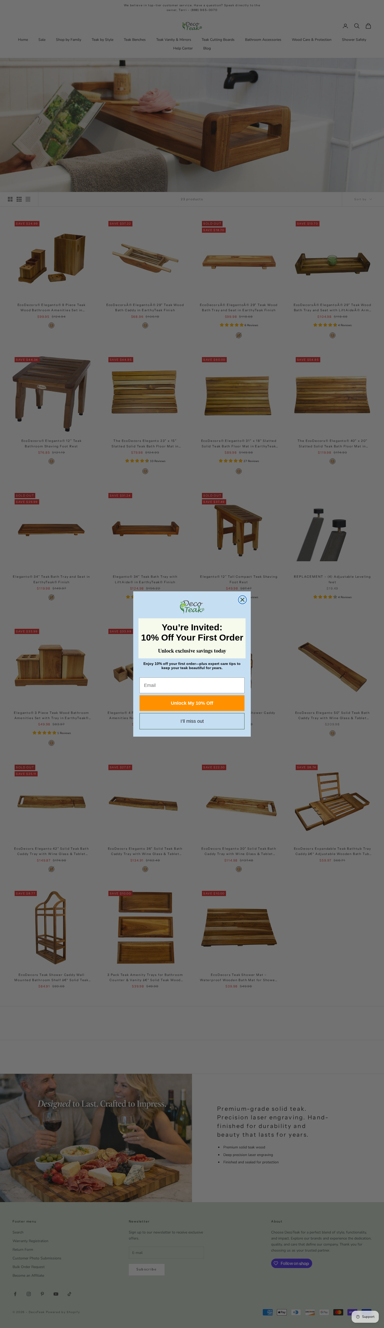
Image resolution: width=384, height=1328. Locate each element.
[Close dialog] (242, 600)
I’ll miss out (192, 721)
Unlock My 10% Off (192, 703)
